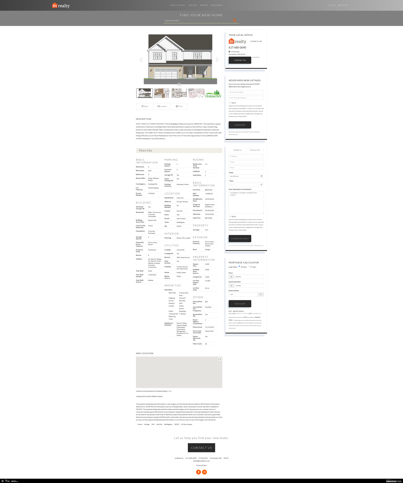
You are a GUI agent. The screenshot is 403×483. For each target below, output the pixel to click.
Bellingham (168, 424)
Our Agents (255, 57)
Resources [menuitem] (217, 5)
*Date (231, 173)
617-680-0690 (237, 47)
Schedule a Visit (255, 150)
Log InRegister (337, 5)
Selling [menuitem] (193, 5)
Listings (147, 424)
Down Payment (235, 282)
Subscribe (240, 125)
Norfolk (159, 424)
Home (139, 424)
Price (231, 273)
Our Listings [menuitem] (178, 5)
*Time (231, 181)
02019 (176, 424)
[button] (226, 20)
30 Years (244, 267)
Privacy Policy (242, 116)
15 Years (253, 267)
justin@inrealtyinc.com (201, 461)
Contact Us (240, 60)
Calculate (240, 304)
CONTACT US (201, 447)
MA (153, 424)
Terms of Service (258, 245)
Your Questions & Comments (240, 189)
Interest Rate (234, 291)
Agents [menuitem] (204, 5)
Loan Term (233, 267)
